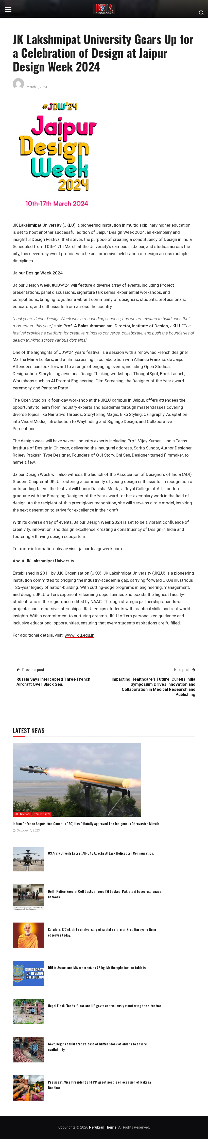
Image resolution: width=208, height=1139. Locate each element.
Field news (22, 814)
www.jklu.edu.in (79, 635)
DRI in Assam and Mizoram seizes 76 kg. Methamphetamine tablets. (97, 967)
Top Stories (41, 814)
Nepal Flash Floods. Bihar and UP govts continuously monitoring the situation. (105, 1005)
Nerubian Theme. (103, 1127)
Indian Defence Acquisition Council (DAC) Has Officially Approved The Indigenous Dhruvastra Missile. (86, 823)
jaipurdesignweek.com (100, 548)
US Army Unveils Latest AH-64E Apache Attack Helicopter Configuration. (101, 853)
